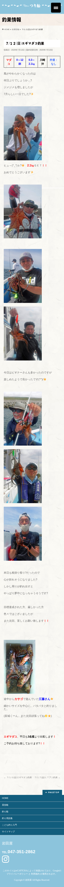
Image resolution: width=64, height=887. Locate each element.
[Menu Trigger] (56, 8)
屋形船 (5, 805)
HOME (5, 798)
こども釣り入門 (9, 825)
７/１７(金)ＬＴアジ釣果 (47, 777)
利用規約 (35, 874)
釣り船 (5, 811)
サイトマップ (8, 831)
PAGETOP (53, 792)
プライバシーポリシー (17, 874)
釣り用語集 (7, 818)
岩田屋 (28, 880)
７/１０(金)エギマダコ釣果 (18, 777)
